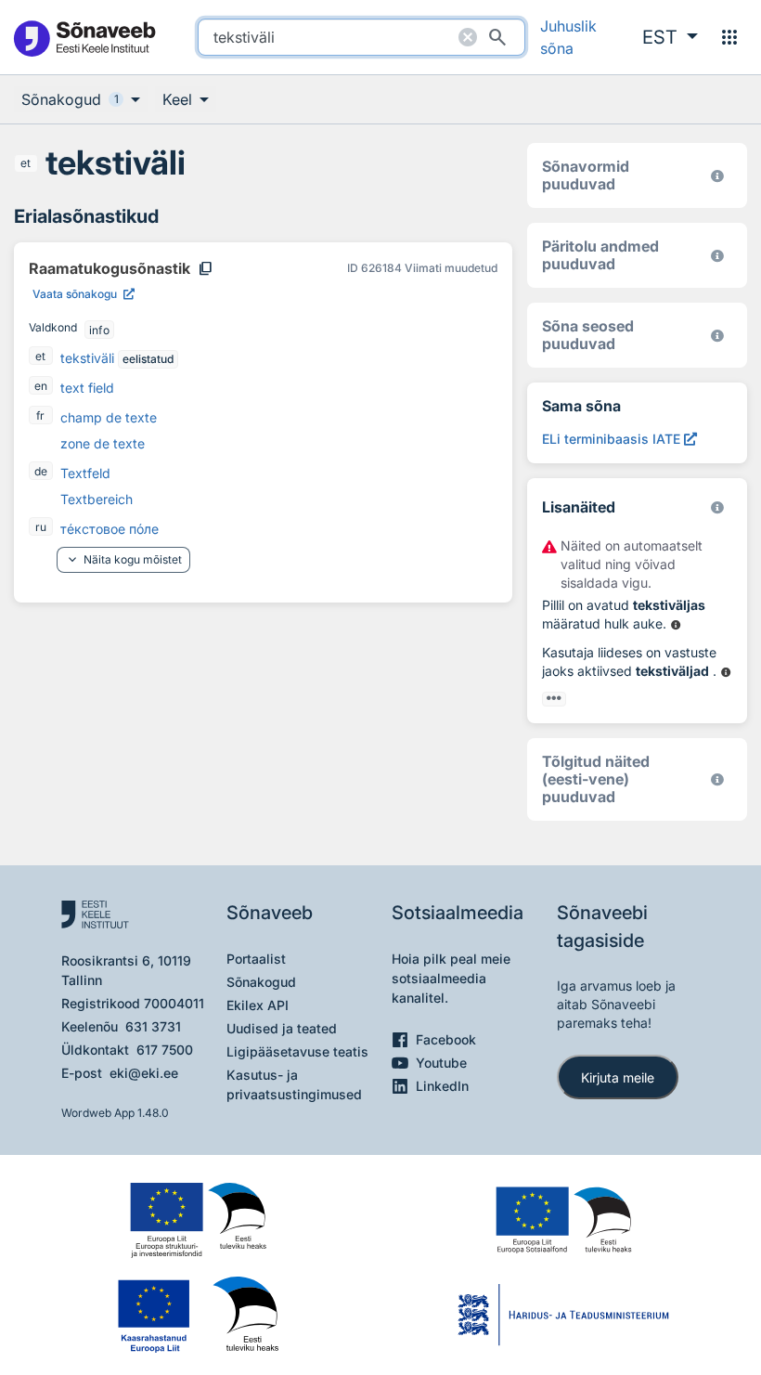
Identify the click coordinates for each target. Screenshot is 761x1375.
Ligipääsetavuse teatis (297, 1051)
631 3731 (153, 1026)
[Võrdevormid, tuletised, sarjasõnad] (717, 335)
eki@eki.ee (144, 1073)
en (40, 386)
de (40, 471)
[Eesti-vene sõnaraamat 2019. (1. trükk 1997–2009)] (717, 779)
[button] (670, 37)
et (25, 163)
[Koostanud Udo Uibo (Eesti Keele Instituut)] (717, 255)
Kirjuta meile (617, 1077)
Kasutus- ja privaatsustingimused (294, 1084)
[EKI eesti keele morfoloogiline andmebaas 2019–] (717, 176)
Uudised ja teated (281, 1028)
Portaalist (256, 958)
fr (40, 415)
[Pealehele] (84, 37)
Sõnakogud (261, 982)
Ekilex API (257, 1005)
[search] (361, 37)
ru (40, 527)
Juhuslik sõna (568, 37)
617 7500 (164, 1049)
